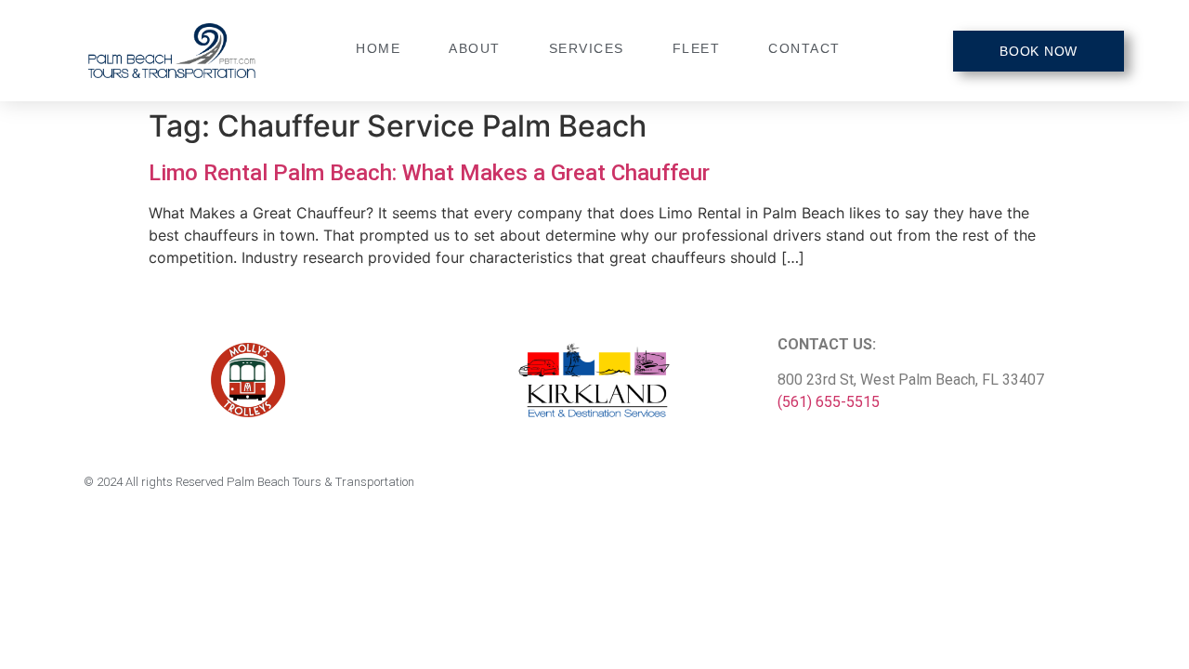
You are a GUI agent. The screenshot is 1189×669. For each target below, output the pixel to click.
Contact (804, 48)
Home (378, 48)
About (475, 48)
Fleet (697, 48)
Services (586, 48)
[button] (1038, 51)
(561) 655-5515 (828, 402)
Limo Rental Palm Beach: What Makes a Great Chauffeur (429, 173)
